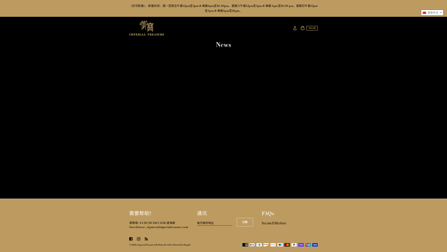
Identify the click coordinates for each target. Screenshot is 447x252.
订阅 (245, 222)
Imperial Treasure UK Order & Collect (155, 245)
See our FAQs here (274, 223)
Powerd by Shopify (182, 245)
